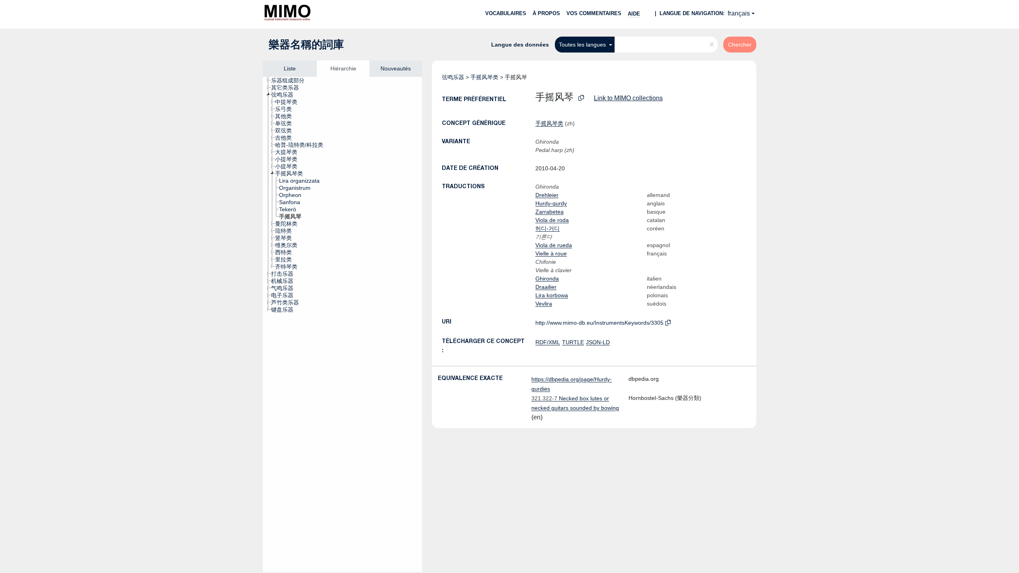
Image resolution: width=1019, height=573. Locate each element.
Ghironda (547, 278)
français (739, 13)
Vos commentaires (593, 13)
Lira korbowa (551, 295)
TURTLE (573, 342)
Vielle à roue (551, 253)
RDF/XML (547, 342)
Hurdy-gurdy (551, 203)
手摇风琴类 (484, 77)
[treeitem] (291, 80)
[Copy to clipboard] (581, 98)
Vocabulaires (505, 13)
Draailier (545, 287)
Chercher (740, 44)
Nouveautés (396, 68)
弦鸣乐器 (453, 77)
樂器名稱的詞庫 (306, 45)
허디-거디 (547, 228)
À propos (546, 13)
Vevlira (543, 303)
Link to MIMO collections (628, 98)
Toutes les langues (583, 44)
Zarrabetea (549, 212)
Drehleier (546, 195)
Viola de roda (552, 220)
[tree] (342, 324)
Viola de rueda (553, 245)
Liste (290, 68)
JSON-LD (598, 342)
